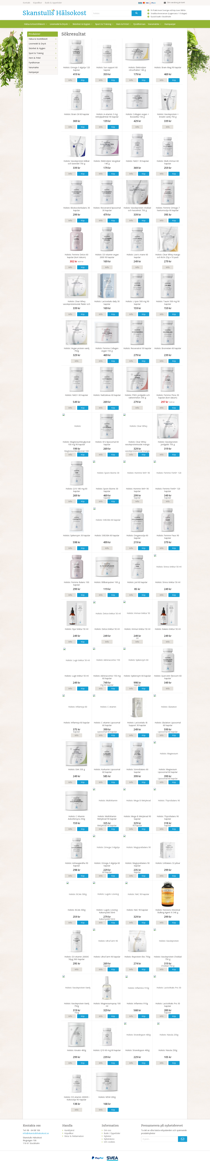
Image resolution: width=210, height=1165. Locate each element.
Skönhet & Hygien (81, 24)
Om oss (107, 1130)
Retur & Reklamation (74, 1136)
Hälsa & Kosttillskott (34, 24)
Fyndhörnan (139, 24)
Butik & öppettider (53, 2)
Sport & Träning (103, 24)
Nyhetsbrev (109, 1139)
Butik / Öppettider (112, 1133)
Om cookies (109, 1141)
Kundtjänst (69, 1130)
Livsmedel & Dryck (59, 24)
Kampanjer (170, 24)
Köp (83, 80)
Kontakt (26, 2)
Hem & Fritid (122, 24)
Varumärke (153, 24)
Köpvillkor (37, 2)
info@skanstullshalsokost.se (36, 1133)
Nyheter (107, 1136)
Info (70, 80)
